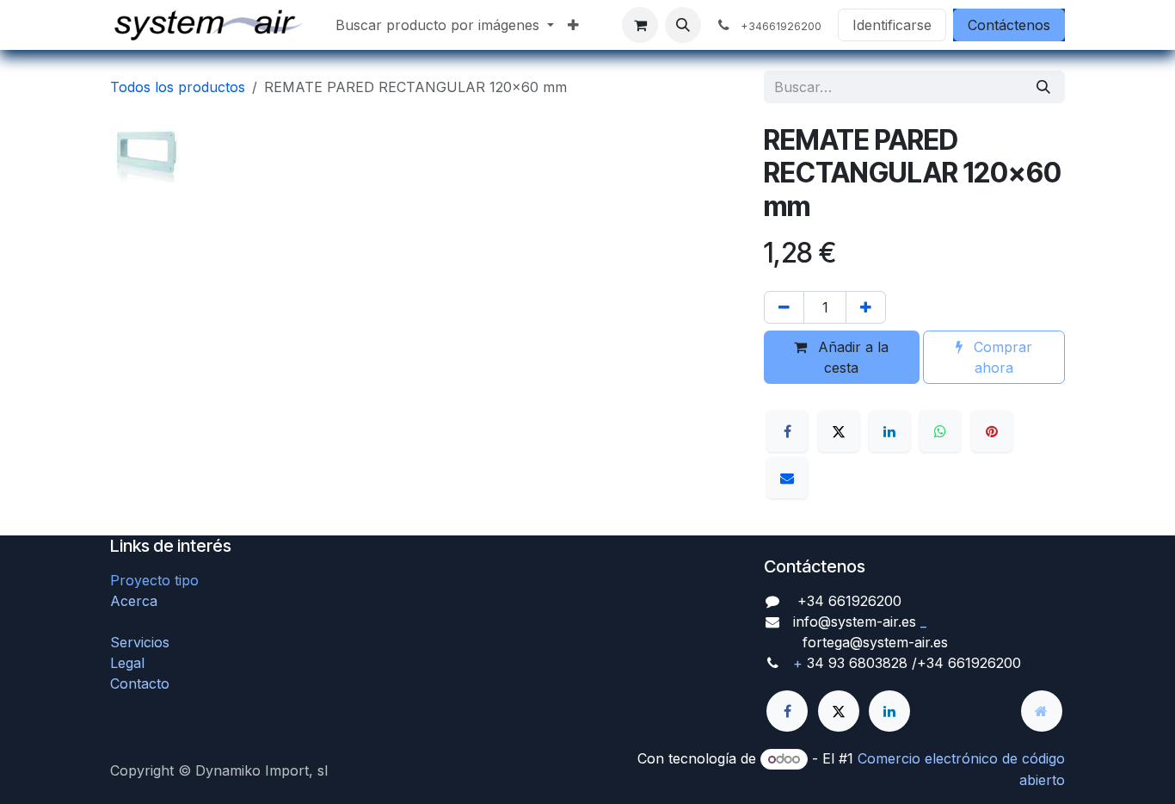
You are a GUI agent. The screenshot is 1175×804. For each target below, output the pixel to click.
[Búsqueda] (1043, 87)
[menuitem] (445, 25)
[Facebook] (787, 431)
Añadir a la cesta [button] (851, 357)
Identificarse (892, 25)
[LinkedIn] (889, 431)
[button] (683, 25)
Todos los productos (177, 87)
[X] (838, 431)
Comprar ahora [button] (1000, 357)
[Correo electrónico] (787, 477)
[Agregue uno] (866, 307)
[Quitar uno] (784, 307)
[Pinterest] (991, 431)
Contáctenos (1009, 25)
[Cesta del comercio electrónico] (640, 25)
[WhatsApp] (940, 431)
